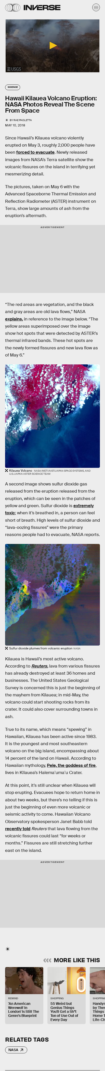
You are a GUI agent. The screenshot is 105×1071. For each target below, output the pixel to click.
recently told (17, 828)
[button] (52, 45)
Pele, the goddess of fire (71, 765)
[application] (52, 45)
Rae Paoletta (23, 120)
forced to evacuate (35, 152)
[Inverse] (42, 7)
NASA (13, 1050)
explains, (14, 319)
